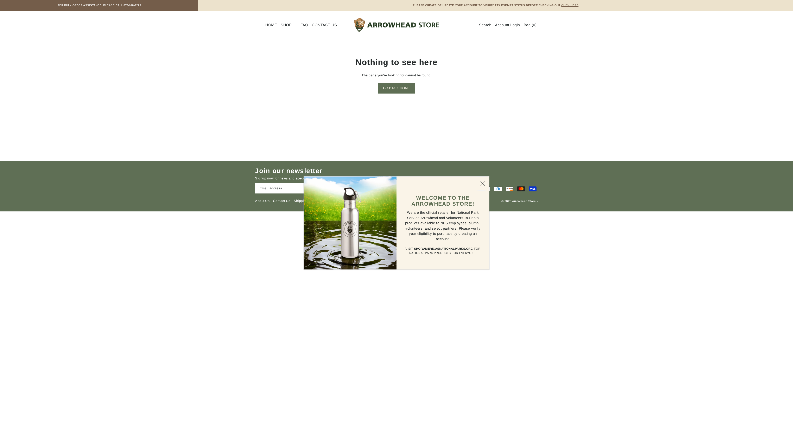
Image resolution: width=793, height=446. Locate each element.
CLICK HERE (569, 5)
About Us (262, 201)
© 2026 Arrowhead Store (518, 201)
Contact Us (281, 201)
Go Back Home (396, 88)
